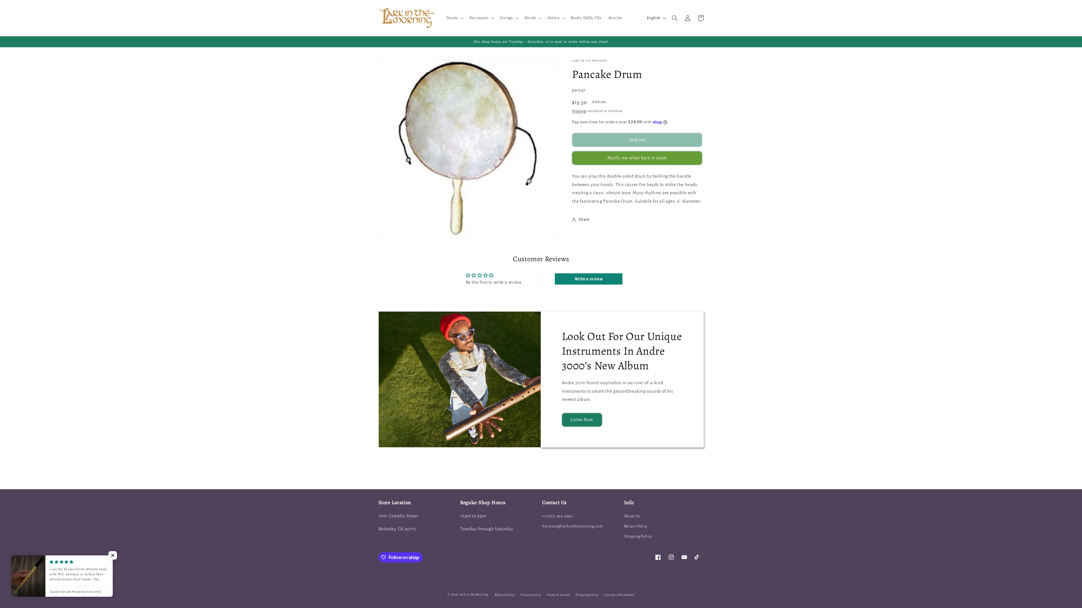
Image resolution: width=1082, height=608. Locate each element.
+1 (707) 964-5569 (557, 516)
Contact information (619, 594)
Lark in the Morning (473, 594)
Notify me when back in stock (637, 158)
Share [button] (584, 219)
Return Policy (636, 526)
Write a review (589, 279)
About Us (632, 516)
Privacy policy (531, 594)
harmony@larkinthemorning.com (572, 526)
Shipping (579, 111)
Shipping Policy (637, 536)
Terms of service (558, 594)
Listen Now (582, 419)
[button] (454, 18)
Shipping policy (587, 594)
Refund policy (505, 594)
